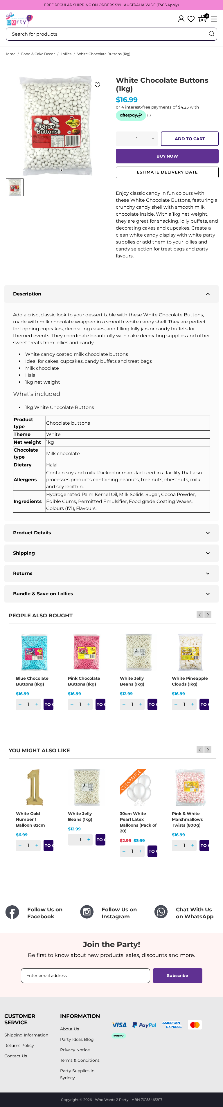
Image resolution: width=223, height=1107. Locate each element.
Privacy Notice (75, 1049)
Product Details (112, 532)
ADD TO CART (190, 138)
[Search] (211, 34)
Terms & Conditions (80, 1060)
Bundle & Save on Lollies (112, 593)
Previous (200, 614)
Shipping (112, 553)
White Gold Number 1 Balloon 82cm (30, 819)
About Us (69, 1029)
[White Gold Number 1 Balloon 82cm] (45, 789)
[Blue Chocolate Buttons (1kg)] (45, 654)
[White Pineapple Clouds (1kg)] (201, 654)
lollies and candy (74, 342)
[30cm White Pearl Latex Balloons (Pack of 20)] (149, 789)
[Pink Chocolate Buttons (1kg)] (97, 654)
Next (207, 614)
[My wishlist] (191, 19)
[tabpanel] (56, 126)
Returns (112, 573)
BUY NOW (167, 156)
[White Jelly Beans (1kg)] (149, 654)
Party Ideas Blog (77, 1039)
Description (112, 294)
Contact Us (15, 1056)
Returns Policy (19, 1045)
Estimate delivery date (167, 172)
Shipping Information (26, 1035)
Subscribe (177, 975)
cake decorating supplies (157, 335)
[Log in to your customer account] (181, 18)
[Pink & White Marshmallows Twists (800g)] (201, 789)
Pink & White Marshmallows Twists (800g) (187, 819)
